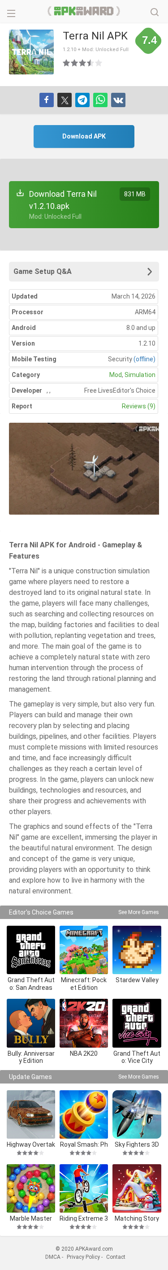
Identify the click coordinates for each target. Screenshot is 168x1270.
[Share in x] (64, 100)
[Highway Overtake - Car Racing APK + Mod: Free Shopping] (31, 1114)
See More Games (138, 912)
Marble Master (31, 1218)
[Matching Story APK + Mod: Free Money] (136, 1188)
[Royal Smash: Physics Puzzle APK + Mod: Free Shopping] (84, 1114)
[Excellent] (99, 62)
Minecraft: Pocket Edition (84, 983)
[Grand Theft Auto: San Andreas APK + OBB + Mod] (31, 950)
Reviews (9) (138, 406)
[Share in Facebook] (46, 100)
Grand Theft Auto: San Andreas (31, 983)
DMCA (52, 1257)
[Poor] (67, 62)
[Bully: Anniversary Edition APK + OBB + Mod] (31, 1023)
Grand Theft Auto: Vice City (136, 1057)
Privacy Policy (83, 1257)
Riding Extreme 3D (84, 1218)
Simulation (140, 374)
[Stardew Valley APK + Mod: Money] (136, 950)
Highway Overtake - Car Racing (31, 1144)
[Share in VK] (118, 100)
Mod (115, 374)
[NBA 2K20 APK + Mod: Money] (84, 1023)
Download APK (84, 136)
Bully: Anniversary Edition (31, 1057)
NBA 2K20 (84, 1053)
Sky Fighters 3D (137, 1144)
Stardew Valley (137, 980)
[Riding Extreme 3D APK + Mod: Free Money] (84, 1188)
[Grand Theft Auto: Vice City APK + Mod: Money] (136, 1023)
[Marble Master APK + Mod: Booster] (31, 1188)
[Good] (83, 62)
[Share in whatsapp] (100, 100)
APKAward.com (84, 11)
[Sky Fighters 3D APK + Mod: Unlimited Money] (136, 1114)
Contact (115, 1257)
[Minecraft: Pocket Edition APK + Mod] (84, 950)
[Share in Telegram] (82, 100)
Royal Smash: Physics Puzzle (84, 1144)
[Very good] (91, 62)
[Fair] (75, 62)
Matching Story (137, 1218)
